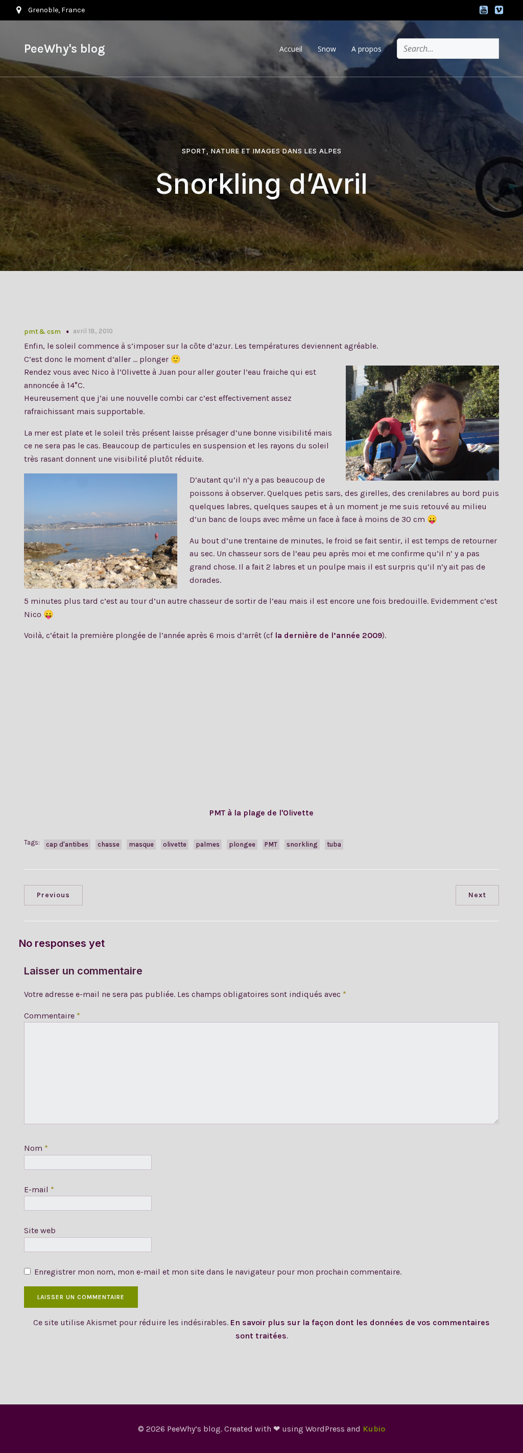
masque (141, 844)
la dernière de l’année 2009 (328, 635)
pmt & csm (42, 331)
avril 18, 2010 (93, 331)
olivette (174, 844)
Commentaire (52, 1015)
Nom (36, 1148)
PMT (271, 844)
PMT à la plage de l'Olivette (261, 813)
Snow (327, 49)
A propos (366, 49)
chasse (109, 844)
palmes (208, 844)
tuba (334, 844)
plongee (242, 844)
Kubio (374, 1429)
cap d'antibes (67, 844)
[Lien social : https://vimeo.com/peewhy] (499, 10)
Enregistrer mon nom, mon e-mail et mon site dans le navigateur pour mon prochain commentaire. (217, 1272)
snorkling (302, 844)
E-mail (39, 1189)
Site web (40, 1230)
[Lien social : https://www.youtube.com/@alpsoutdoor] (483, 10)
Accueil (290, 49)
